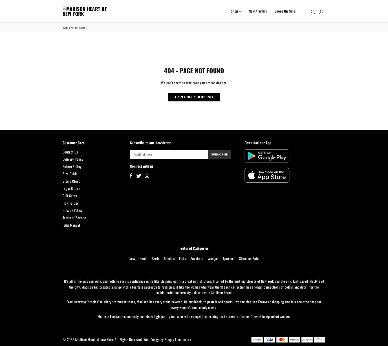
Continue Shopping (194, 97)
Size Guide (70, 173)
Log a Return (71, 188)
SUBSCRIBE (219, 154)
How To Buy (70, 203)
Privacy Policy (72, 210)
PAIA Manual (71, 225)
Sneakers (196, 258)
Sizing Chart (71, 181)
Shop (235, 11)
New (132, 258)
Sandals (169, 258)
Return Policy (72, 166)
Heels (143, 258)
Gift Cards (70, 195)
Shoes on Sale (285, 11)
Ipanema (229, 258)
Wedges (213, 258)
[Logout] (321, 11)
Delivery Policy (73, 159)
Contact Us (70, 152)
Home (65, 27)
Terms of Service (74, 217)
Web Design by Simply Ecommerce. (167, 339)
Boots (156, 258)
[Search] (313, 11)
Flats (182, 258)
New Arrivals (258, 11)
